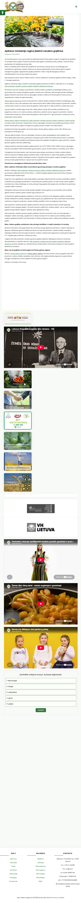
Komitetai (13, 870)
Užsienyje (40, 863)
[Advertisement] (40, 286)
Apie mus (13, 859)
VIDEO (41, 881)
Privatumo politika (58, 898)
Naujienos (8, 54)
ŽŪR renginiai (40, 874)
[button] (2, 12)
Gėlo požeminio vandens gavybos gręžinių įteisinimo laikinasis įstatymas (29, 86)
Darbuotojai (13, 874)
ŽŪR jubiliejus (40, 878)
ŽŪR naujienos (40, 870)
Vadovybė (13, 863)
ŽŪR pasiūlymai (40, 866)
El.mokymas (13, 881)
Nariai (13, 866)
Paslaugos (13, 878)
